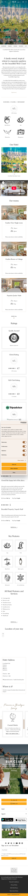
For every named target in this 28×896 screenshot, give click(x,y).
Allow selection (14, 468)
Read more (14, 92)
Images (10, 46)
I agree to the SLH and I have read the (13, 854)
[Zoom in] (3, 634)
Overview (3, 46)
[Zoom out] (3, 636)
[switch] (24, 446)
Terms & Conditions (15, 853)
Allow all (14, 464)
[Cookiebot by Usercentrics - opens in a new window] (20, 423)
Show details (21, 460)
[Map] (14, 644)
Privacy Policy (5, 855)
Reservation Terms (14, 891)
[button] (25, 162)
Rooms (15, 46)
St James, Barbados (14, 43)
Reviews (21, 46)
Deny (14, 472)
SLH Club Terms (14, 888)
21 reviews (14, 396)
